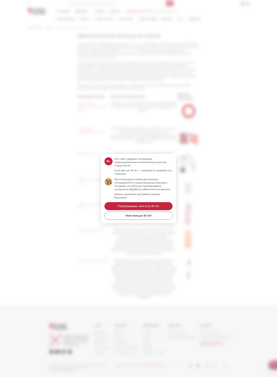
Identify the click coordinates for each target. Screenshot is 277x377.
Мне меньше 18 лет (139, 215)
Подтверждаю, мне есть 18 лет (138, 206)
